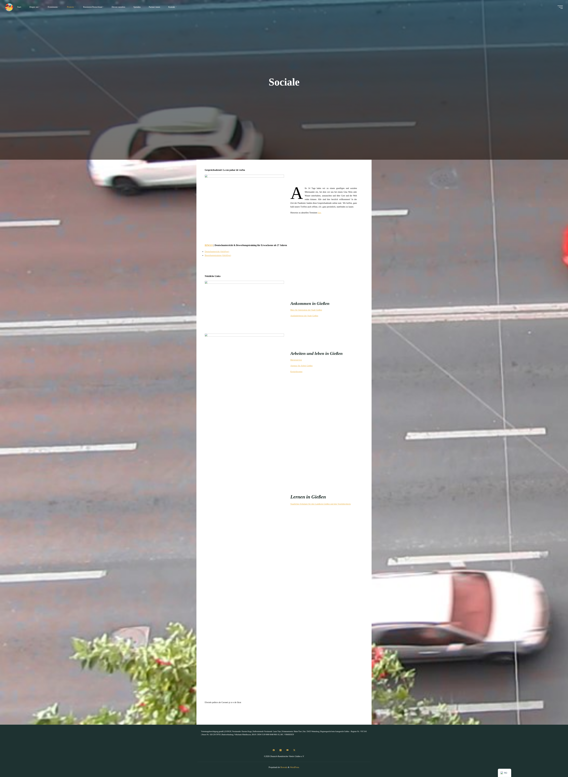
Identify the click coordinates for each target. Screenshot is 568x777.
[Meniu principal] (560, 7)
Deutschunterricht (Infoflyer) (217, 251)
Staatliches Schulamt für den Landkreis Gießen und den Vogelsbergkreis (320, 504)
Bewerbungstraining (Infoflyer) (218, 255)
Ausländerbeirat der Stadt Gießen (304, 316)
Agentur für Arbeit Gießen (301, 366)
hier (319, 213)
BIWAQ (209, 245)
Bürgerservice (296, 360)
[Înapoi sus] (556, 765)
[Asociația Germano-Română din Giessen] (9, 7)
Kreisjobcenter (296, 372)
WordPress (294, 767)
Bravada (283, 767)
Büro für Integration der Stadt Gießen (306, 310)
